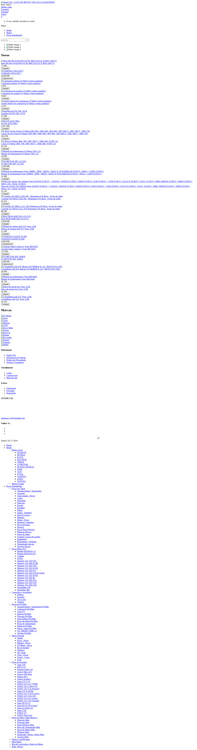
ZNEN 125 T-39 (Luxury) (28, 693)
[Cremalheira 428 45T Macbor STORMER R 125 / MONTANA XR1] (31, 266)
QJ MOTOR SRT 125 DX (12, 164)
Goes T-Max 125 (24, 672)
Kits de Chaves (23, 515)
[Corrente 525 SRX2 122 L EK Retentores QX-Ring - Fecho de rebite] (31, 206)
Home (9, 445)
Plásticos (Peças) (24, 532)
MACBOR (22, 460)
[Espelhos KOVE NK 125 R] (14, 111)
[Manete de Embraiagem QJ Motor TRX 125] (21, 151)
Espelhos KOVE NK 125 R (13, 113)
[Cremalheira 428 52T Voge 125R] (16, 297)
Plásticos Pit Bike (24, 626)
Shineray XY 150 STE (26, 561)
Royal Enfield (23, 648)
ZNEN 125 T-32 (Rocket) (28, 689)
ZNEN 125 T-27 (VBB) (27, 684)
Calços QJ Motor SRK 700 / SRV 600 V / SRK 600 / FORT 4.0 (28, 144)
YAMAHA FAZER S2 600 (13, 239)
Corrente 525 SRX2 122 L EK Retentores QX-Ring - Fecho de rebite (30, 209)
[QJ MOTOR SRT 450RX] (13, 256)
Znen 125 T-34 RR (25, 691)
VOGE (20, 474)
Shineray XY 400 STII (26, 585)
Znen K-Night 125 (25, 708)
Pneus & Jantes (23, 534)
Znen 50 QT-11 (23, 703)
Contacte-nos (12, 375)
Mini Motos (17, 742)
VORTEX (21, 476)
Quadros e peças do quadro (28, 537)
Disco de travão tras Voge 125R (14, 289)
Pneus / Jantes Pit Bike (26, 628)
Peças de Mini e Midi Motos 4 (24, 718)
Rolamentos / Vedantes (26, 541)
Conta (9, 373)
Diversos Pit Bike (24, 616)
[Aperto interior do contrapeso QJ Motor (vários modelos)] (26, 101)
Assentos (21, 493)
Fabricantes (11, 388)
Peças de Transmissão (26, 623)
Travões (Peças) (24, 546)
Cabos (20, 498)
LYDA (20, 558)
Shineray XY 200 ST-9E (27, 563)
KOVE (20, 457)
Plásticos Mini (23, 732)
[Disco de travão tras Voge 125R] (15, 287)
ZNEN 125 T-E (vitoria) (27, 698)
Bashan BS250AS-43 (26, 554)
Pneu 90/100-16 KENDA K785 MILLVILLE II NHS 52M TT (28, 63)
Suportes (21, 597)
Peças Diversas (23, 525)
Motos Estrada (18, 636)
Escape (20, 505)
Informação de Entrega (16, 357)
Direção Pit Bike (24, 614)
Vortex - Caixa (23, 657)
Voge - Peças (22, 655)
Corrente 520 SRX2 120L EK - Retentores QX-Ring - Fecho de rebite (31, 199)
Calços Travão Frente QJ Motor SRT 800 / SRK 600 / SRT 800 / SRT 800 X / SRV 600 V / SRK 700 (44, 133)
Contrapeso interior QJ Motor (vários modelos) (21, 83)
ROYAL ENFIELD (25, 467)
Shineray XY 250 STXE (27, 575)
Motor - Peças (23, 520)
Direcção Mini (23, 720)
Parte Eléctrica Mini (25, 725)
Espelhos (21, 508)
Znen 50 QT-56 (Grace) (27, 705)
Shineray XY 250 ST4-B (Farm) (31, 573)
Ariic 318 (21, 664)
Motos (9, 447)
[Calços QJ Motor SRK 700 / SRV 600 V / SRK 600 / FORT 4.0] (29, 141)
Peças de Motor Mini (26, 730)
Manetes (20, 517)
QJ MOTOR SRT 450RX (12, 259)
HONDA (21, 455)
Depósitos (21, 501)
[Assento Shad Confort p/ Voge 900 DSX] (19, 246)
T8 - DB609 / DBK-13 (27, 631)
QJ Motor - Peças (24, 645)
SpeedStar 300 (23, 590)
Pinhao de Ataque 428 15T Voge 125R (17, 229)
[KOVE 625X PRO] (10, 121)
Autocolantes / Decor (26, 496)
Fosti (19, 660)
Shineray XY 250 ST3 (26, 570)
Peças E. (20, 527)
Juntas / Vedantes (24, 513)
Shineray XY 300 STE (26, 580)
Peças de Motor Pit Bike (27, 621)
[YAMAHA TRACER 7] (12, 71)
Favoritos (10, 391)
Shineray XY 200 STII (26, 566)
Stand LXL (11, 355)
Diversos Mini (23, 722)
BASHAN (21, 452)
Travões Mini (22, 737)
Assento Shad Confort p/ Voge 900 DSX (18, 249)
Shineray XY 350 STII (26, 582)
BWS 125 (21, 667)
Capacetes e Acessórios (21, 592)
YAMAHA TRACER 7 (11, 73)
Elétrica (20, 595)
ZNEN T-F (22, 713)
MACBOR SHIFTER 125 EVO (15, 219)
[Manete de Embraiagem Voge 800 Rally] (19, 277)
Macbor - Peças (23, 643)
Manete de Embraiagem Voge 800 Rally (18, 279)
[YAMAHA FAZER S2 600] (14, 236)
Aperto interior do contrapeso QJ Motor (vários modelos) (25, 103)
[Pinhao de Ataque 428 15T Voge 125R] (18, 226)
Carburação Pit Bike (25, 609)
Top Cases (21, 599)
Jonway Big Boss (24, 674)
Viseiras (20, 602)
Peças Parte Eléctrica (26, 529)
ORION (20, 462)
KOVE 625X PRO (9, 123)
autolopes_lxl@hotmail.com (13, 418)
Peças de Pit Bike (19, 604)
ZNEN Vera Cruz (24, 715)
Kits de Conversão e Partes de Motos (27, 744)
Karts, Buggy (17, 746)
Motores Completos (25, 522)
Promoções (11, 393)
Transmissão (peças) (25, 544)
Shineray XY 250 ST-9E (27, 568)
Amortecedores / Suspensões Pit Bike (33, 607)
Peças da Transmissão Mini (28, 727)
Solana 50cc (22, 677)
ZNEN (20, 479)
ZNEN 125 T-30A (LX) (27, 686)
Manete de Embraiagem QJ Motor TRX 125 (20, 154)
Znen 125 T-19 (23, 681)
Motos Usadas (18, 484)
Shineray (21, 650)
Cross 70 (21, 611)
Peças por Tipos (18, 488)
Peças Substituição (14, 486)
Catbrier (20, 556)
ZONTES (21, 481)
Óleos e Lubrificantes (21, 739)
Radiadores (22, 539)
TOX (19, 472)
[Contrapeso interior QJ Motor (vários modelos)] (22, 81)
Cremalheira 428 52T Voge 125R (15, 299)
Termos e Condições (15, 362)
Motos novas (17, 450)
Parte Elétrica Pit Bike (26, 619)
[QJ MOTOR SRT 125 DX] (13, 161)
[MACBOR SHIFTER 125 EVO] (16, 216)
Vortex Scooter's (24, 679)
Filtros (20, 510)
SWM (19, 469)
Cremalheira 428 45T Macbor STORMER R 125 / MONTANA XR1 (30, 269)
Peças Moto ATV (19, 549)
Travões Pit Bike (24, 633)
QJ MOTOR (22, 464)
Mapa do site (11, 378)
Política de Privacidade (16, 360)
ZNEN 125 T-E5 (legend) (28, 701)
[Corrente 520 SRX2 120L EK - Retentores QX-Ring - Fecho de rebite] (32, 196)
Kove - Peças (22, 640)
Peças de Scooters (19, 662)
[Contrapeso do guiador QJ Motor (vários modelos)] (23, 91)
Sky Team (21, 652)
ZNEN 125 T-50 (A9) (26, 696)
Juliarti (20, 638)
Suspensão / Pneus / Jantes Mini (30, 734)
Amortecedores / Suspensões (29, 491)
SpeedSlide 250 (23, 587)
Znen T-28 (21, 710)
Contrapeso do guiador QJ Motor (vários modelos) (22, 93)
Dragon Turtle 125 (25, 669)
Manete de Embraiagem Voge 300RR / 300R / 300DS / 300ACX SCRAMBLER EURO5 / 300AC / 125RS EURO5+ (51, 174)
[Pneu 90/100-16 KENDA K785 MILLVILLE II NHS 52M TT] (29, 61)
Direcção (21, 503)
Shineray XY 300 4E (26, 578)
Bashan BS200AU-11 (26, 551)
